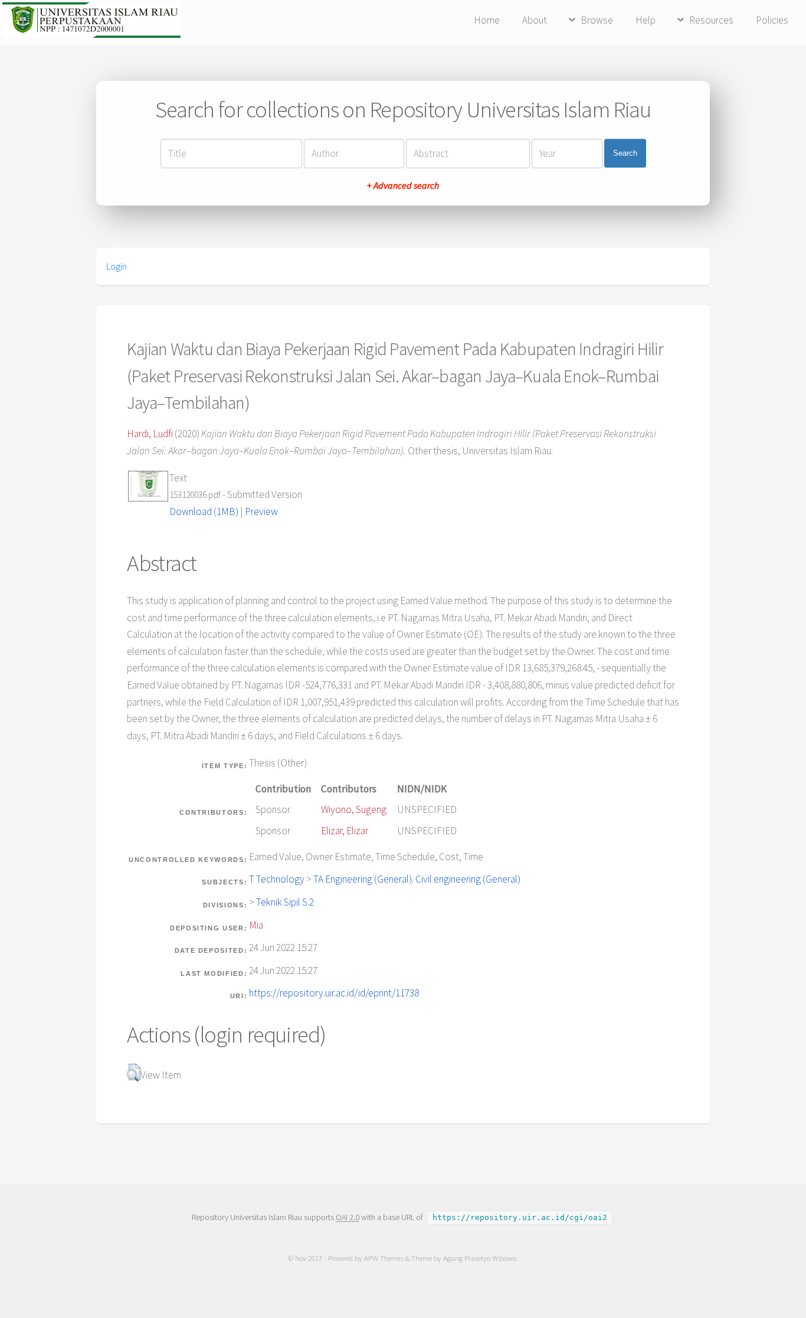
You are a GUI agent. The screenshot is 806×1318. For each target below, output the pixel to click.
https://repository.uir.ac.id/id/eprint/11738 (334, 992)
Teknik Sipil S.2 (285, 902)
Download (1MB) (203, 511)
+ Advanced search (403, 185)
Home (487, 20)
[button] (133, 1072)
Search (625, 153)
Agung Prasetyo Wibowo (479, 1258)
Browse (597, 20)
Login (116, 266)
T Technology (276, 879)
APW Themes (384, 1258)
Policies (772, 20)
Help (645, 20)
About (534, 20)
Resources (711, 20)
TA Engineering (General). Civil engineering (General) (416, 879)
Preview (261, 511)
